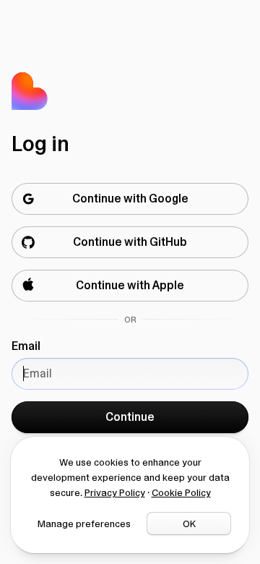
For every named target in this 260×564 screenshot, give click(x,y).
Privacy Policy (114, 492)
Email (26, 346)
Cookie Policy (181, 492)
